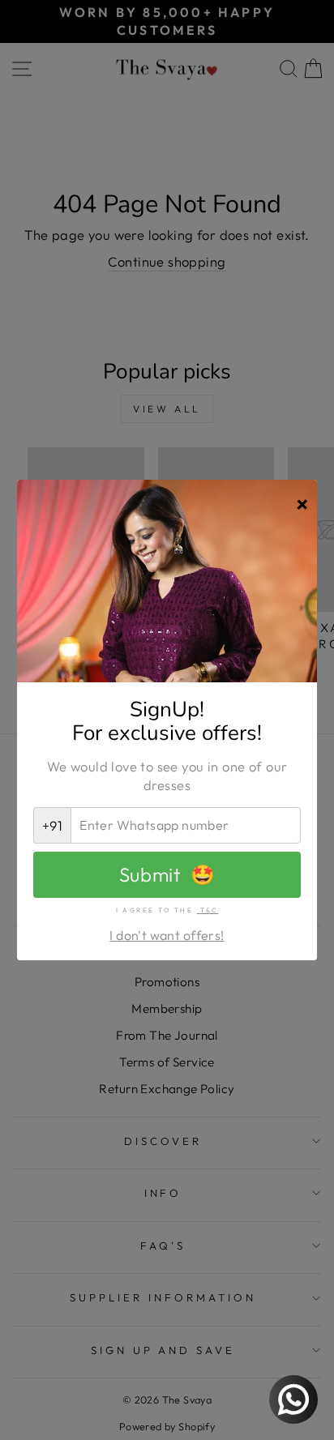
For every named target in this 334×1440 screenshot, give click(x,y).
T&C (208, 910)
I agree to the (167, 910)
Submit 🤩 (167, 874)
